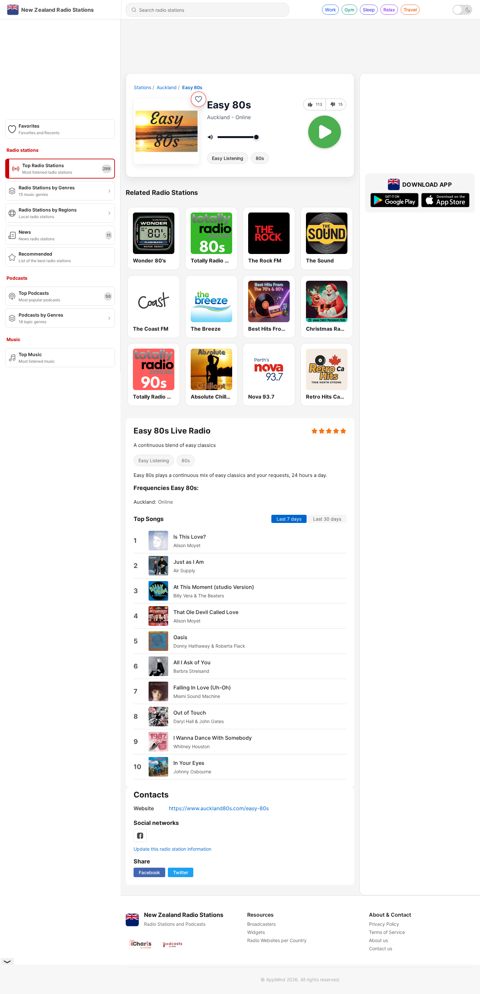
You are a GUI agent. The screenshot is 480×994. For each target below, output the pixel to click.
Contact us (380, 948)
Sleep (369, 9)
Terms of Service (387, 932)
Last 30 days (327, 519)
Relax (389, 9)
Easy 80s (192, 87)
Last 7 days (289, 519)
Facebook (149, 872)
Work (330, 9)
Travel (410, 9)
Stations (142, 87)
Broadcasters (261, 924)
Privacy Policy (384, 924)
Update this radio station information (172, 849)
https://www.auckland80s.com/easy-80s (219, 808)
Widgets (256, 932)
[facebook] (140, 835)
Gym (349, 9)
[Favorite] (198, 99)
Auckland (167, 87)
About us (378, 940)
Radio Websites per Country (277, 940)
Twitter (180, 872)
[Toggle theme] (462, 10)
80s (260, 158)
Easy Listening (227, 158)
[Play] (324, 132)
